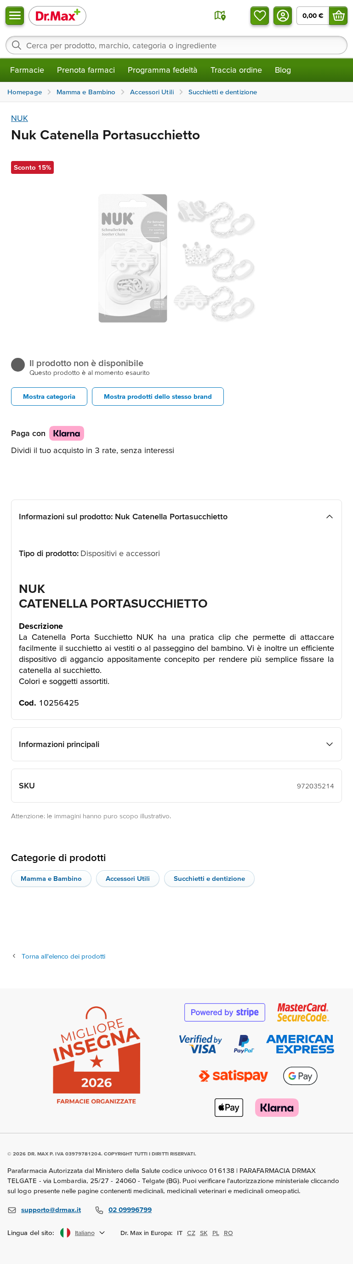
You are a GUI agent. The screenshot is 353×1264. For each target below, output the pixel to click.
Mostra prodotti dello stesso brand (158, 396)
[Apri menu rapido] (15, 15)
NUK (19, 118)
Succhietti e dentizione (209, 878)
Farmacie (27, 70)
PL (215, 1232)
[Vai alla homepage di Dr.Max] (57, 15)
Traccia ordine (236, 70)
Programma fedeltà (163, 70)
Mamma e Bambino (51, 878)
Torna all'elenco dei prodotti (63, 956)
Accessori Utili (128, 878)
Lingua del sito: (31, 1232)
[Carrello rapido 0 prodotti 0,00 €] (338, 15)
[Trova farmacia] (220, 15)
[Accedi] (282, 15)
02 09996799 (130, 1209)
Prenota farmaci (86, 70)
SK (204, 1232)
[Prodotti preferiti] (260, 15)
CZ (191, 1232)
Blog (283, 70)
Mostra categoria (49, 396)
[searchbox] (176, 45)
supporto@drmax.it (51, 1209)
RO (228, 1232)
